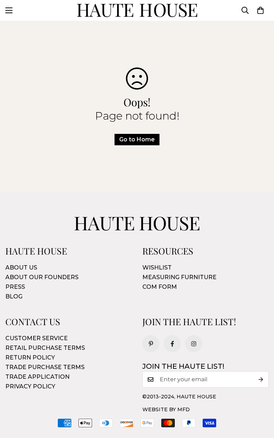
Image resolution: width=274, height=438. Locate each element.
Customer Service (36, 338)
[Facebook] (172, 343)
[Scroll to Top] (260, 399)
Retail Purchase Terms (45, 347)
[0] (260, 10)
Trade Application (37, 376)
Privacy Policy (30, 386)
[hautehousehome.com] (137, 10)
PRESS (15, 286)
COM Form (159, 286)
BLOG (13, 296)
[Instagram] (193, 343)
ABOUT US (21, 267)
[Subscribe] (261, 379)
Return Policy (30, 357)
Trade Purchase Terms (45, 367)
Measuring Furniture (179, 277)
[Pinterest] (150, 343)
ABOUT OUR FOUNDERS (41, 277)
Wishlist (157, 267)
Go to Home (137, 139)
